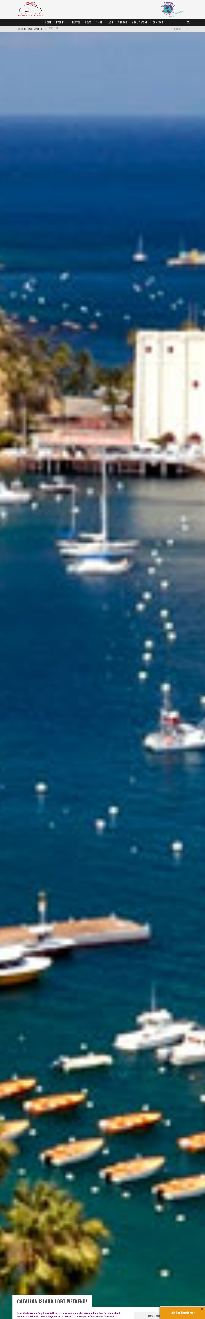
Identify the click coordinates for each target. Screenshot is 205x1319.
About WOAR (140, 22)
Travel (76, 22)
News (88, 22)
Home (48, 22)
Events (60, 22)
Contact (158, 22)
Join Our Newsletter (182, 1312)
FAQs (110, 22)
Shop (99, 22)
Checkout (178, 29)
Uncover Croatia (56, 29)
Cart (188, 29)
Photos (122, 22)
